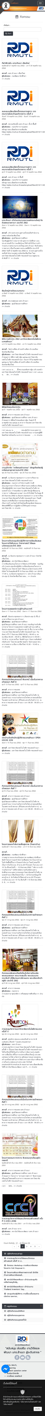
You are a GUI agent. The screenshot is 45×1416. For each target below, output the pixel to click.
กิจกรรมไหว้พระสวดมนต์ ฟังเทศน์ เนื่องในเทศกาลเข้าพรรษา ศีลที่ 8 (22, 680)
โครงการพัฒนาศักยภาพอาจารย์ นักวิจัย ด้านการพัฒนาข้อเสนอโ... (21, 1273)
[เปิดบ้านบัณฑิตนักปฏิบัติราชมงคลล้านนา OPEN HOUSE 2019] (20, 724)
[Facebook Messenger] (5, 1368)
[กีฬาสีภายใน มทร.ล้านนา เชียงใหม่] (20, 50)
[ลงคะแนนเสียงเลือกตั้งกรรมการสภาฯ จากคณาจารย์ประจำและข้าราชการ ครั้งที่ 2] (20, 98)
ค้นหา (9, 33)
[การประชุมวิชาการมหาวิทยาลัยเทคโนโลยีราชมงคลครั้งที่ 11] (20, 1015)
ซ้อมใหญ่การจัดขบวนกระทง (13, 290)
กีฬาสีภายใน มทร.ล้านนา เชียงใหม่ (16, 63)
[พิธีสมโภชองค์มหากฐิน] (20, 393)
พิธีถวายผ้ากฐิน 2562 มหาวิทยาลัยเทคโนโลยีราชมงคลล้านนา (21, 340)
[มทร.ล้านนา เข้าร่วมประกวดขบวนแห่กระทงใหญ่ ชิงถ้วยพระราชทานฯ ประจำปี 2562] (20, 206)
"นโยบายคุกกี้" (8, 1404)
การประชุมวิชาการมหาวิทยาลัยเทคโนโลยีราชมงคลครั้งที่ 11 (22, 1030)
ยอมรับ (37, 1409)
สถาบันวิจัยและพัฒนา (10, 3)
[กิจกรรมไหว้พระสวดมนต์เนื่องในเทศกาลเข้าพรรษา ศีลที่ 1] (20, 1086)
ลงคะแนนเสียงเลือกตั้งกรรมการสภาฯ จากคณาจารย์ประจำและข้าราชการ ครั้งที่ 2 (19, 112)
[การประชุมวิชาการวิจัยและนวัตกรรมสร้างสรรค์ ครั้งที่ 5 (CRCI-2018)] (20, 1205)
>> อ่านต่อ (6, 78)
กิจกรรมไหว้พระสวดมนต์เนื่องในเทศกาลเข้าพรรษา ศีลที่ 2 (22, 916)
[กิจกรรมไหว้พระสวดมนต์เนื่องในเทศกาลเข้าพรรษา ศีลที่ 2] (20, 901)
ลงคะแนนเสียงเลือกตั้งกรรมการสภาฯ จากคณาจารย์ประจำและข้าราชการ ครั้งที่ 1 (19, 168)
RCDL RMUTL (12, 1365)
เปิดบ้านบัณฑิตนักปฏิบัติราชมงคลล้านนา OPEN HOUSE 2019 (21, 739)
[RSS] (28, 1357)
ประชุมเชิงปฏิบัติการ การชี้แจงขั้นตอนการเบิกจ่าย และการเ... (21, 1295)
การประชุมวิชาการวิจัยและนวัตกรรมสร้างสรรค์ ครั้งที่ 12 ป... (19, 1259)
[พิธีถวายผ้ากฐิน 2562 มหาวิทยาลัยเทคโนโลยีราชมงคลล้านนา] (20, 325)
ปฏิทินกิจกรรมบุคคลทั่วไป (16, 1319)
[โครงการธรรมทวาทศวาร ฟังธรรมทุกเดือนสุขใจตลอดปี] (20, 1144)
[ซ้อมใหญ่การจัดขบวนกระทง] (20, 277)
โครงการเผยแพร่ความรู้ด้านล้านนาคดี (17, 608)
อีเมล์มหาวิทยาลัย (13, 1373)
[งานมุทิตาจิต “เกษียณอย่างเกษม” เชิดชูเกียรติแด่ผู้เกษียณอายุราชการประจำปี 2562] (20, 454)
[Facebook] (17, 1357)
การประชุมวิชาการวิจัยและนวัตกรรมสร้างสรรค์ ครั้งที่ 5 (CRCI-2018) (22, 1219)
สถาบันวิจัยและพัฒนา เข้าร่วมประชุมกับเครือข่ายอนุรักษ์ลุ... (20, 1281)
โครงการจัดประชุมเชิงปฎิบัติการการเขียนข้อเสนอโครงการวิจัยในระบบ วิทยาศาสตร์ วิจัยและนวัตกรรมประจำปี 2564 (21, 543)
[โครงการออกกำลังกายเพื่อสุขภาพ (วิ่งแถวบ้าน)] (20, 831)
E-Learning (11, 1368)
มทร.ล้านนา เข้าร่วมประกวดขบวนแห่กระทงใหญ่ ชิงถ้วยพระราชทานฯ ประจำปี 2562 (22, 221)
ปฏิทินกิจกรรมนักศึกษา (15, 1311)
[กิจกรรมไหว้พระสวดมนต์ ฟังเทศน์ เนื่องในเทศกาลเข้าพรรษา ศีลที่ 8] (20, 666)
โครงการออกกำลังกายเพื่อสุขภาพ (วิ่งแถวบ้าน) (21, 844)
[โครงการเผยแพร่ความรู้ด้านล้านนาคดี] (20, 595)
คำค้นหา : (7, 25)
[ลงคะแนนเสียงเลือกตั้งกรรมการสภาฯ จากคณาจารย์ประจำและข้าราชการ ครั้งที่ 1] (20, 153)
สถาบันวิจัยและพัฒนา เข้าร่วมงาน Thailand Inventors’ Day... (18, 1288)
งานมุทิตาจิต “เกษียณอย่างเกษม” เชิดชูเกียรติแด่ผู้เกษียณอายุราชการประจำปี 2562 (22, 469)
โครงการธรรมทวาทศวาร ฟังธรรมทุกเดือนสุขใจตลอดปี (21, 1159)
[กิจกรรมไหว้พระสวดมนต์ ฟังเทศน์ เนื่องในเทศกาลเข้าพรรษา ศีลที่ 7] (20, 772)
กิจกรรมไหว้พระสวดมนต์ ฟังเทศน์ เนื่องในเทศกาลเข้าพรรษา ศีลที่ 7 (22, 787)
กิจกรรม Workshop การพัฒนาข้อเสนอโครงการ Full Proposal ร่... (21, 1266)
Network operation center (17, 1370)
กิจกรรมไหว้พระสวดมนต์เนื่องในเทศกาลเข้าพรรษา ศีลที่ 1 (22, 1100)
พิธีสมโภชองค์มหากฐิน (11, 406)
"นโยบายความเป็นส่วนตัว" (29, 1401)
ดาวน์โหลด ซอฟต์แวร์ (14, 1376)
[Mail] (22, 1357)
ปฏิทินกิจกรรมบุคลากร (15, 1315)
